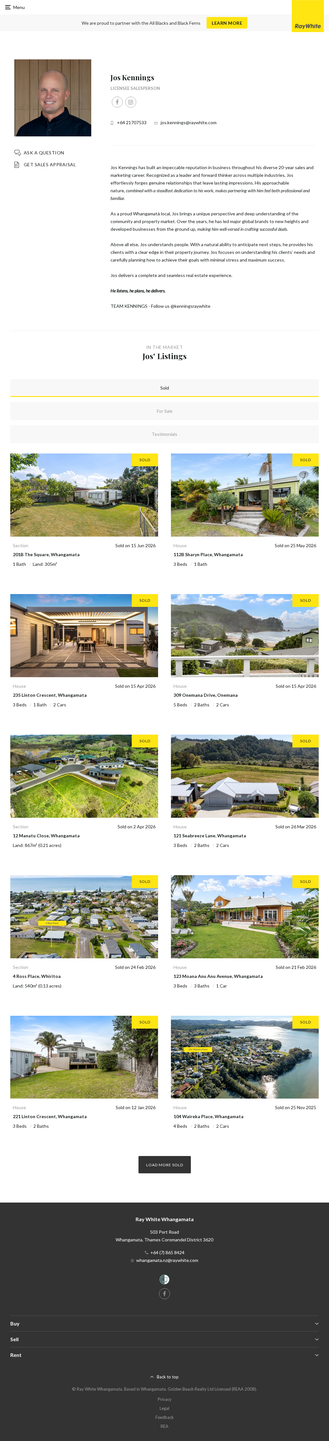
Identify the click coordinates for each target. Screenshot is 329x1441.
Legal (164, 1408)
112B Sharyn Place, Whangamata (208, 554)
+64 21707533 (132, 122)
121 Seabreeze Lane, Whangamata (209, 835)
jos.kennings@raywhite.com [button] (189, 122)
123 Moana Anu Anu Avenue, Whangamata (218, 976)
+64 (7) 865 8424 (167, 1252)
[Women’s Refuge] (164, 1280)
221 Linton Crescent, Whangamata (50, 1116)
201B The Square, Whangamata (46, 554)
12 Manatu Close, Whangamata (46, 835)
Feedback (165, 1417)
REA (164, 1426)
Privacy (165, 1399)
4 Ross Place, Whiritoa (37, 976)
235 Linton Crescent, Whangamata (50, 695)
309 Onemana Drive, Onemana (205, 695)
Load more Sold (164, 1164)
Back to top (168, 1376)
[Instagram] (130, 102)
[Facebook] (117, 102)
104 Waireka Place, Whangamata (208, 1116)
